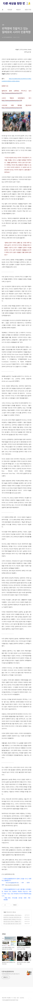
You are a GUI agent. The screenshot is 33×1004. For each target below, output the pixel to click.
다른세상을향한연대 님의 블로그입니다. (11, 974)
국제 (5, 912)
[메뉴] (29, 3)
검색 (26, 3)
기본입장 (9, 9)
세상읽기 (18, 9)
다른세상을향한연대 (8, 971)
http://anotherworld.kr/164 (12, 885)
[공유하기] (7, 905)
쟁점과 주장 (28, 9)
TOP (29, 998)
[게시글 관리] (9, 905)
